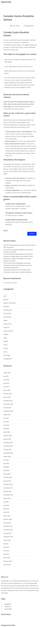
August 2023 (7, 498)
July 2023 (6, 502)
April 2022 (6, 554)
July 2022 (6, 544)
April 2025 (6, 428)
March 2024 (6, 474)
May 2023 (6, 509)
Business (6, 299)
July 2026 (6, 376)
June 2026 (6, 380)
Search (5, 230)
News (5, 338)
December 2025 (7, 401)
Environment (7, 313)
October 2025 (7, 408)
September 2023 (8, 495)
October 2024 (7, 449)
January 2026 (7, 397)
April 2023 (6, 512)
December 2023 (7, 484)
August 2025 (7, 414)
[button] (20, 7)
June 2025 (6, 421)
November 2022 (8, 530)
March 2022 (6, 557)
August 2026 (7, 373)
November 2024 (8, 446)
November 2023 (8, 488)
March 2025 (6, 432)
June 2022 (6, 547)
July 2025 (6, 418)
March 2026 (6, 390)
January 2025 (7, 439)
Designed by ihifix (8, 625)
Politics (5, 345)
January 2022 (7, 564)
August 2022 (7, 540)
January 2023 (7, 523)
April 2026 (6, 387)
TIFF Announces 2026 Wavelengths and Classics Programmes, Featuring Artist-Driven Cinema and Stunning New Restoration (17, 265)
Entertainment (7, 310)
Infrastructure (7, 324)
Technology (6, 355)
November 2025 (8, 404)
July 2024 (6, 460)
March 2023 (6, 516)
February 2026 (7, 394)
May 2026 (6, 383)
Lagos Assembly (8, 331)
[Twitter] (3, 619)
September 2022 (8, 537)
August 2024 (7, 456)
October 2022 (7, 533)
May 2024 (6, 467)
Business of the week (9, 303)
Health (5, 320)
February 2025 (7, 435)
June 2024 (6, 463)
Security (5, 348)
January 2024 (7, 481)
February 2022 (7, 561)
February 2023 (7, 519)
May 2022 (6, 551)
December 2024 (7, 442)
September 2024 (8, 453)
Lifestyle (5, 334)
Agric (4, 296)
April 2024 (6, 470)
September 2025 (8, 411)
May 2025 (6, 425)
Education (6, 306)
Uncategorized (7, 359)
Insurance (6, 327)
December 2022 (7, 526)
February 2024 (7, 477)
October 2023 (7, 491)
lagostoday (6, 2)
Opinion (5, 341)
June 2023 (6, 505)
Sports (5, 352)
